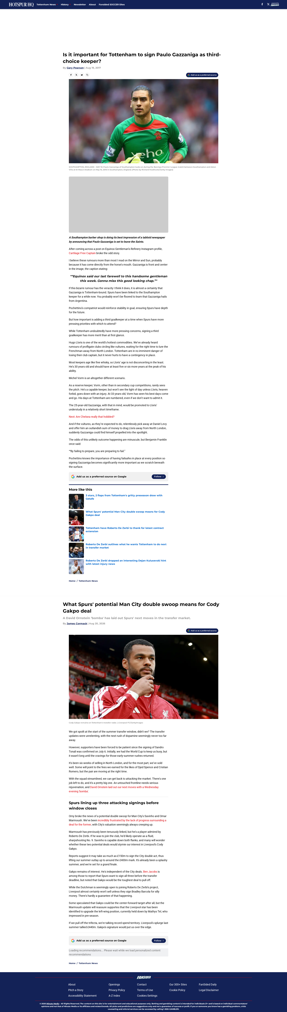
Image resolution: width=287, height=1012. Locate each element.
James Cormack (77, 623)
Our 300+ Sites (178, 984)
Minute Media (52, 1003)
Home (72, 581)
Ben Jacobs (150, 871)
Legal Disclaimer (209, 990)
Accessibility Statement (82, 995)
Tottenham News (88, 581)
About (92, 4)
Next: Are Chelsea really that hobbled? (91, 416)
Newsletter (80, 4)
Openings (114, 984)
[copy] (87, 75)
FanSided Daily (208, 984)
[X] (268, 4)
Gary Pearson (75, 67)
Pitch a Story (75, 990)
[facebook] (262, 4)
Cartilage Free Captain (82, 253)
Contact (142, 984)
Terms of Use (145, 990)
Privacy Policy (117, 990)
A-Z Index (114, 995)
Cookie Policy (177, 990)
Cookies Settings (147, 995)
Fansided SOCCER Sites (112, 4)
